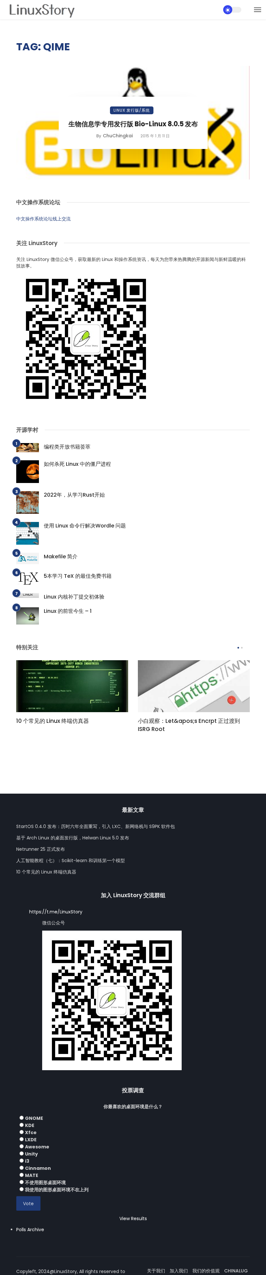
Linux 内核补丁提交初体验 (74, 596)
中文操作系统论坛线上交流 (43, 219)
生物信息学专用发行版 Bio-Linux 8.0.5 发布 (133, 124)
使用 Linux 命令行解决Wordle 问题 (85, 525)
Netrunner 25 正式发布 (40, 849)
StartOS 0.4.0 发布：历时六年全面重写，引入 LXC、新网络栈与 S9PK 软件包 (95, 826)
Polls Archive (30, 1229)
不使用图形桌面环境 (45, 1182)
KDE (29, 1125)
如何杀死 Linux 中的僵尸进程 (77, 464)
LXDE (31, 1139)
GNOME (34, 1118)
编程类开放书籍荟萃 (67, 447)
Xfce (31, 1132)
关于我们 (156, 1271)
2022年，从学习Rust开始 (74, 495)
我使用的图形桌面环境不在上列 (57, 1189)
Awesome (37, 1147)
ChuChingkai (118, 135)
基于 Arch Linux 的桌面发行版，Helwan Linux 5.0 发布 (72, 838)
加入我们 (179, 1271)
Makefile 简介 (61, 556)
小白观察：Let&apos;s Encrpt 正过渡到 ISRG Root (189, 725)
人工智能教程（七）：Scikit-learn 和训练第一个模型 (70, 860)
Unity (31, 1154)
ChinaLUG (236, 1271)
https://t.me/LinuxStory (55, 912)
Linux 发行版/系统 (132, 110)
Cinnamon (38, 1168)
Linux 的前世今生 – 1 (67, 611)
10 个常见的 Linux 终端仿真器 (52, 721)
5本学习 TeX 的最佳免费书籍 (78, 576)
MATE (31, 1175)
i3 (27, 1161)
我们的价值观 (206, 1271)
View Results (133, 1218)
